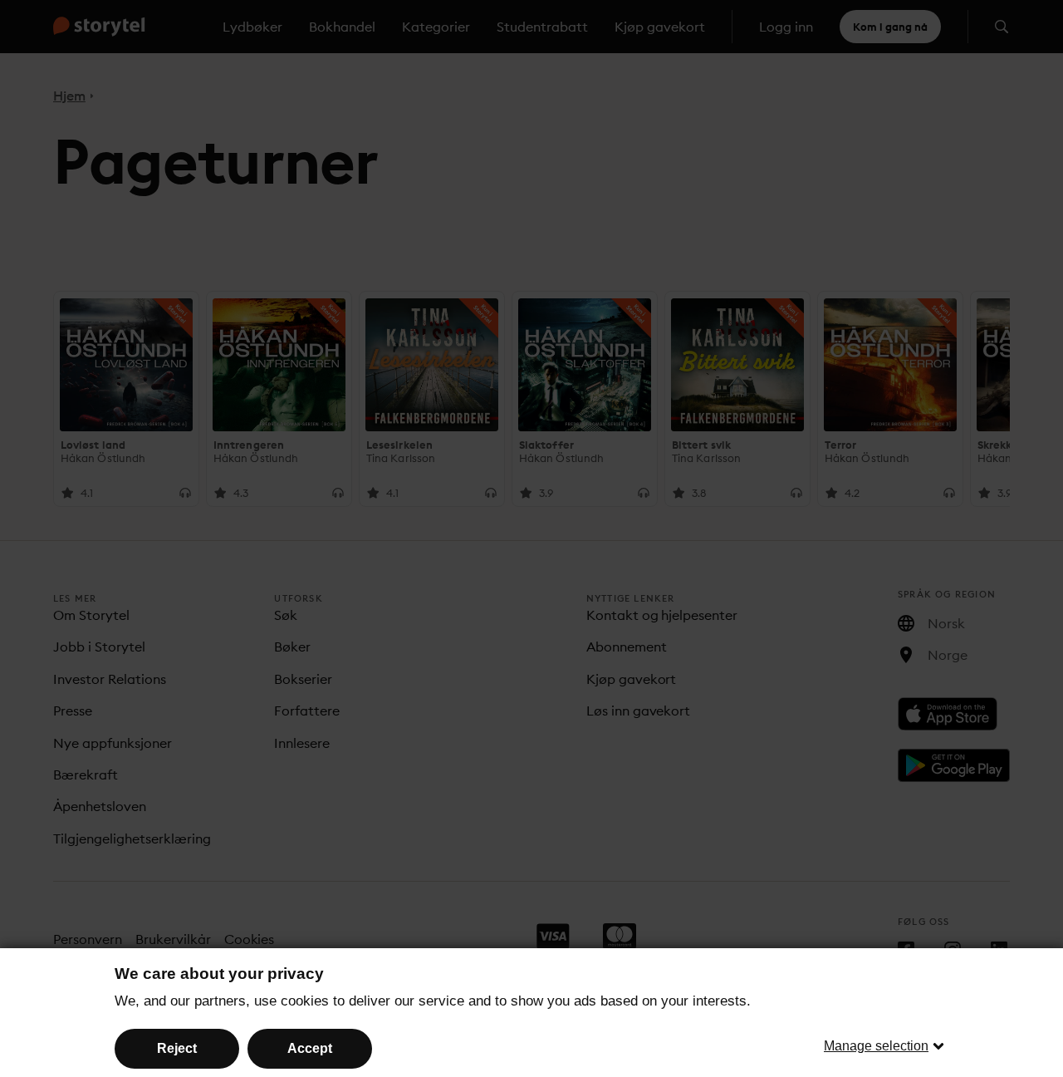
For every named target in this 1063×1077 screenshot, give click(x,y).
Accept (309, 1048)
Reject (177, 1048)
